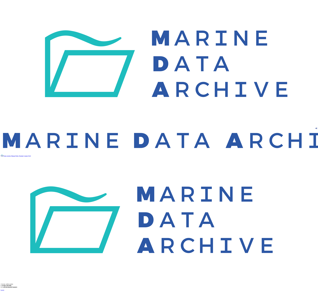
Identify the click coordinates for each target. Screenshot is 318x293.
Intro (5, 156)
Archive (9, 156)
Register (21, 156)
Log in (2, 290)
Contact (26, 156)
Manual (13, 156)
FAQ (29, 156)
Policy (17, 156)
